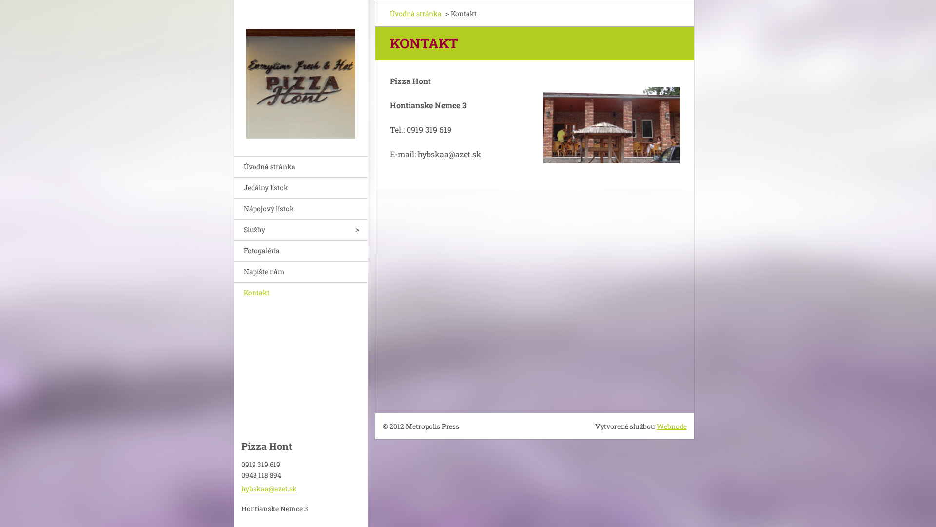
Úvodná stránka (269, 166)
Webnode (672, 426)
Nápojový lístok (269, 208)
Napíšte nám (264, 271)
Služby (254, 229)
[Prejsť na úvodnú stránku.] (301, 72)
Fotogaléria (262, 250)
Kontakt (257, 292)
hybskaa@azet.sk (269, 488)
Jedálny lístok (266, 187)
